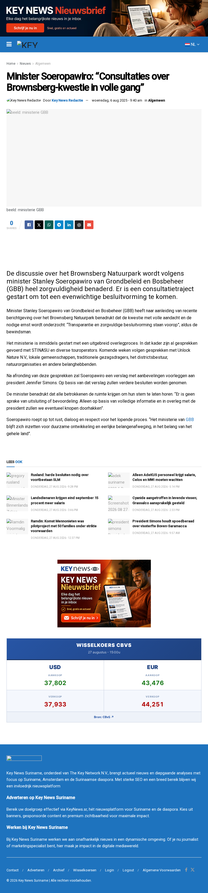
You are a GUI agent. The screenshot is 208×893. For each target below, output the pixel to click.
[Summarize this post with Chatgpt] (79, 224)
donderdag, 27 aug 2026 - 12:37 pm (55, 537)
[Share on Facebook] (29, 224)
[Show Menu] (9, 44)
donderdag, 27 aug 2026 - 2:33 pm (156, 510)
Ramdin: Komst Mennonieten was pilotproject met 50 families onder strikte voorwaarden (64, 526)
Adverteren (35, 870)
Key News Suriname (33, 880)
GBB (190, 419)
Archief (58, 870)
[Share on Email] (89, 224)
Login (109, 870)
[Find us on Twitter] (192, 870)
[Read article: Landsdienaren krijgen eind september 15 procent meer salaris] (17, 503)
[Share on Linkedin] (69, 224)
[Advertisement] (104, 248)
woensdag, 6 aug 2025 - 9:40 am (117, 100)
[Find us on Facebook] (186, 870)
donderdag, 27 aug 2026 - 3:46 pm (54, 510)
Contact (12, 870)
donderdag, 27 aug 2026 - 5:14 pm (156, 486)
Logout (128, 870)
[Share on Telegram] (59, 224)
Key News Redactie (67, 100)
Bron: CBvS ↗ (104, 717)
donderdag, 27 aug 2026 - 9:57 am (156, 533)
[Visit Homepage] (37, 44)
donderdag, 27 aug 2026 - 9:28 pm (54, 486)
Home (10, 64)
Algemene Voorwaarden (162, 870)
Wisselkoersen (84, 870)
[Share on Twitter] (39, 224)
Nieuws (25, 64)
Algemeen (43, 64)
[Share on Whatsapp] (49, 224)
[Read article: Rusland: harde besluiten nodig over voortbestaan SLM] (17, 480)
